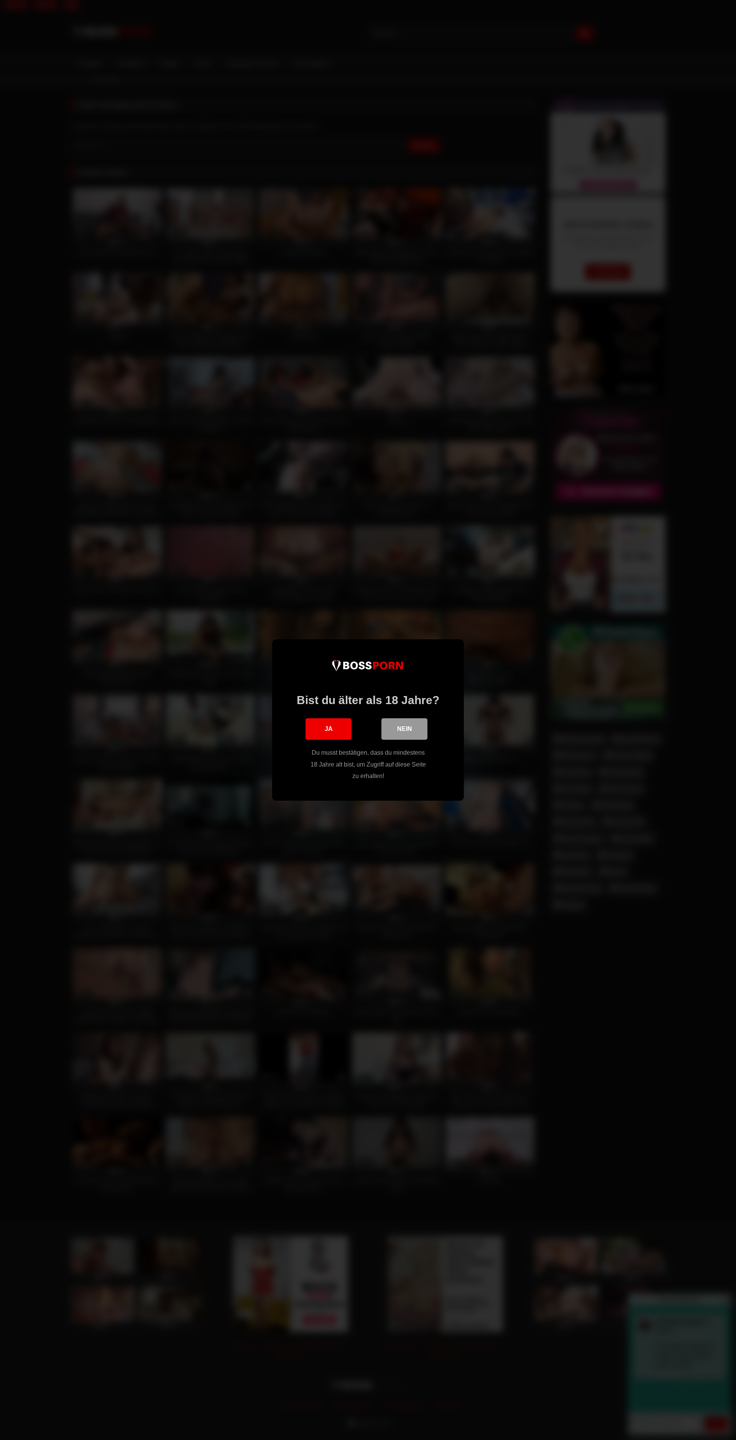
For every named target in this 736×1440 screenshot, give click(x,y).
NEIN (404, 729)
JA (329, 729)
